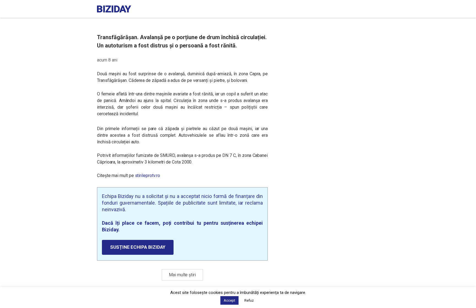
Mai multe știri (182, 274)
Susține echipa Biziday (137, 247)
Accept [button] (229, 300)
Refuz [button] (249, 300)
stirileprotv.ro (147, 175)
